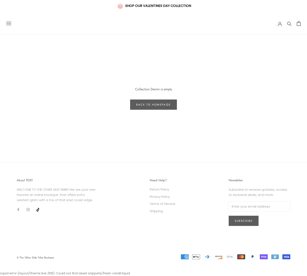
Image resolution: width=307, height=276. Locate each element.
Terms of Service (162, 204)
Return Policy (159, 189)
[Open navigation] (8, 23)
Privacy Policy (160, 196)
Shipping (156, 211)
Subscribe (243, 221)
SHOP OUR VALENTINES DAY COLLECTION (158, 5)
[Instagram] (28, 209)
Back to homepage (153, 105)
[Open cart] (299, 23)
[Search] (289, 23)
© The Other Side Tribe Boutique (35, 258)
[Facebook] (18, 209)
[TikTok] (37, 209)
